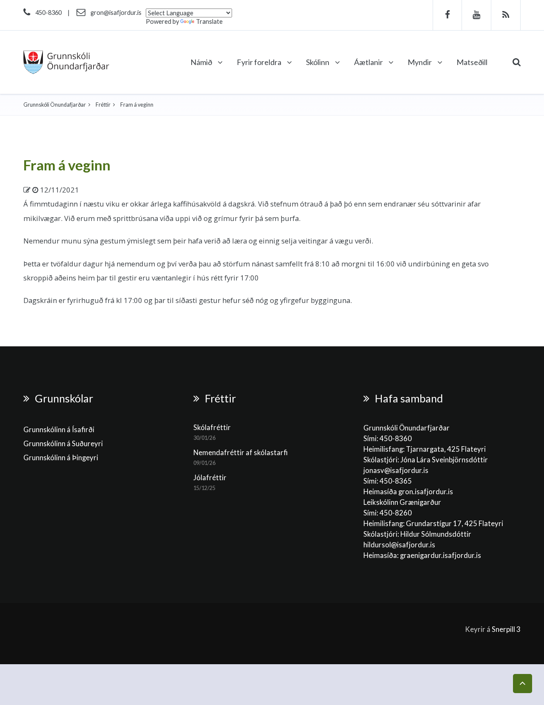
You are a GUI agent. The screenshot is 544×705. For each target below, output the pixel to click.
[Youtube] (476, 15)
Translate (209, 21)
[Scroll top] (522, 683)
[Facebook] (447, 15)
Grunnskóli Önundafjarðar (54, 105)
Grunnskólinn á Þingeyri (60, 457)
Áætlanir (369, 62)
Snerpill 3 (506, 629)
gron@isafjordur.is (116, 12)
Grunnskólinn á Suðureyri (63, 443)
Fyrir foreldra (260, 62)
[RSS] (506, 15)
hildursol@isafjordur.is (399, 545)
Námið (201, 62)
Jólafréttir (210, 477)
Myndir (420, 62)
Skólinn (318, 62)
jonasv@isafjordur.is (395, 470)
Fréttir (103, 105)
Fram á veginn (66, 164)
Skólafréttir (212, 427)
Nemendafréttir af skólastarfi (240, 452)
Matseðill (471, 62)
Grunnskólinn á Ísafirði (58, 429)
